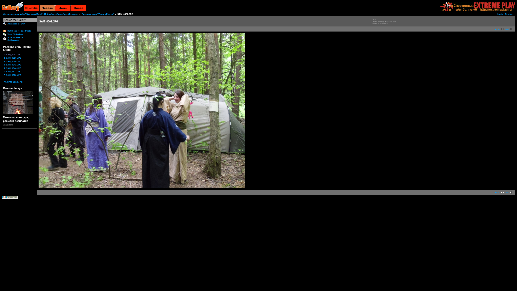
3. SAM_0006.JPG (12, 61)
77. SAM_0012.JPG (13, 82)
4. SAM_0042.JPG (12, 65)
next (497, 29)
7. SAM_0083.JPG (12, 75)
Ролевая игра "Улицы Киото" (98, 14)
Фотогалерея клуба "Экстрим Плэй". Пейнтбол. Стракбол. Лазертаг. (40, 14)
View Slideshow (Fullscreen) (15, 39)
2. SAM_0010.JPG (12, 58)
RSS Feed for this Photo (19, 31)
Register (509, 14)
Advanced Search (16, 24)
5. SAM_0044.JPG (12, 68)
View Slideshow (15, 34)
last (507, 29)
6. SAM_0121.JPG (12, 72)
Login (500, 14)
